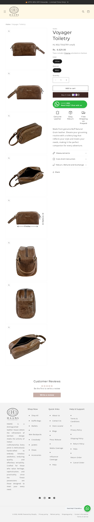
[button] (4, 11)
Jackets (34, 445)
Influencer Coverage (54, 458)
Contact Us (56, 421)
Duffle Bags (36, 421)
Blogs (54, 431)
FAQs (54, 465)
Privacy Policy (76, 430)
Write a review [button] (47, 395)
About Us (56, 415)
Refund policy (55, 514)
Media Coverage (56, 448)
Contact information (81, 514)
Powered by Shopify (30, 514)
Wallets (35, 426)
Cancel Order (78, 463)
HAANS (20, 514)
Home (8, 24)
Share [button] (57, 172)
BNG (57, 70)
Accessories (36, 455)
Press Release (55, 440)
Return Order (76, 457)
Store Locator (57, 426)
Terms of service (82, 517)
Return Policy (78, 444)
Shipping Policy (77, 438)
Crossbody (36, 440)
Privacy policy (43, 514)
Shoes (34, 450)
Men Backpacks (35, 434)
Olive (57, 61)
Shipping (67, 53)
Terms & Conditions (75, 420)
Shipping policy (67, 514)
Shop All (35, 415)
